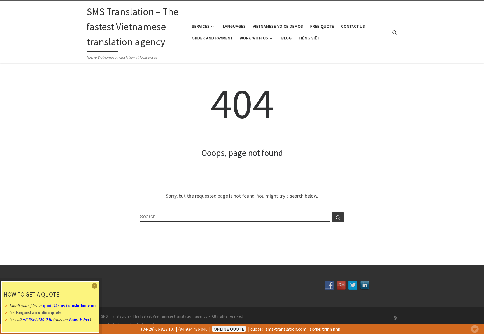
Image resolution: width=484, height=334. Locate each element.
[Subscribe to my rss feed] (395, 317)
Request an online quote (38, 312)
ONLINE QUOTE (229, 329)
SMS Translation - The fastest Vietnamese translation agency (154, 316)
